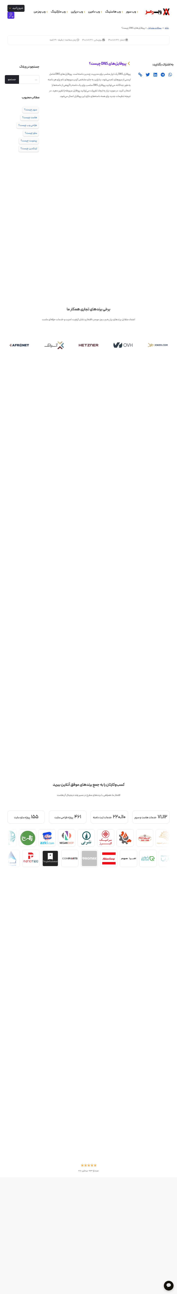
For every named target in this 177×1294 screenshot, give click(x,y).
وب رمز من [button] (40, 11)
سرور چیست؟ (30, 110)
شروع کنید (17, 8)
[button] (89, 1166)
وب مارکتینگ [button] (58, 11)
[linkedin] (155, 75)
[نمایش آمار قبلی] (157, 817)
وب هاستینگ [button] (113, 11)
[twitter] (147, 75)
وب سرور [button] (131, 11)
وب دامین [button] (94, 11)
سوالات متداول (154, 28)
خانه (167, 28)
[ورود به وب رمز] (10, 15)
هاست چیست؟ (29, 117)
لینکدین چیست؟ (29, 148)
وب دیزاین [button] (77, 11)
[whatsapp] (169, 75)
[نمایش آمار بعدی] (19, 817)
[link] (140, 75)
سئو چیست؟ (31, 133)
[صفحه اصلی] (156, 12)
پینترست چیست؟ (29, 141)
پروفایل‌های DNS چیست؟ (107, 64)
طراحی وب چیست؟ (27, 125)
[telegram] (162, 75)
